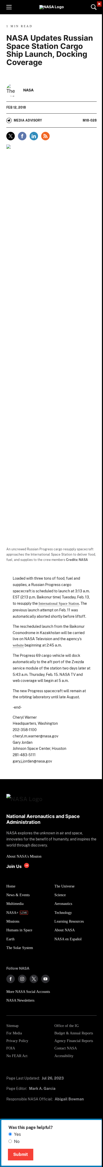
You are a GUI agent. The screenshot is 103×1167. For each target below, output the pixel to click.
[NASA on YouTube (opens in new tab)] (45, 979)
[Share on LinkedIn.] (34, 136)
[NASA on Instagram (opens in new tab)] (22, 979)
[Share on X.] (10, 136)
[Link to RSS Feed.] (45, 136)
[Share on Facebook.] (22, 136)
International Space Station (59, 603)
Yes (17, 1134)
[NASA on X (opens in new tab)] (34, 979)
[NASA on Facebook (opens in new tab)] (10, 979)
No (17, 1141)
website (18, 645)
